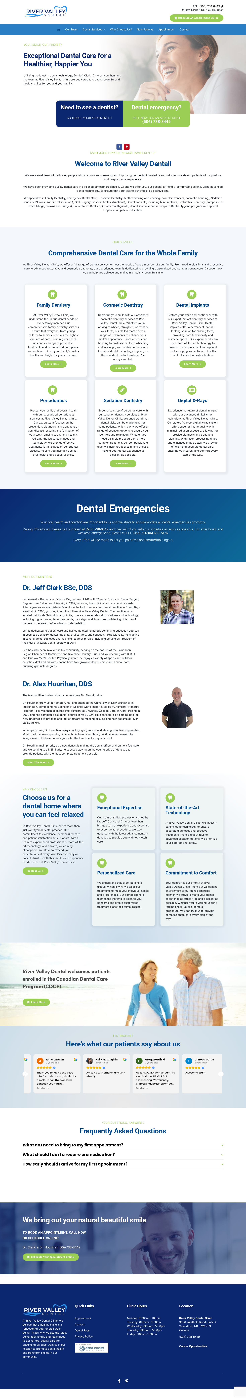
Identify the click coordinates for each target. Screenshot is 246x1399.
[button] (220, 1074)
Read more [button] (35, 1088)
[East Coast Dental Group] (91, 1344)
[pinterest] (127, 147)
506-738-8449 (69, 1247)
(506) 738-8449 (210, 6)
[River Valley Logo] (46, 3)
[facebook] (119, 147)
